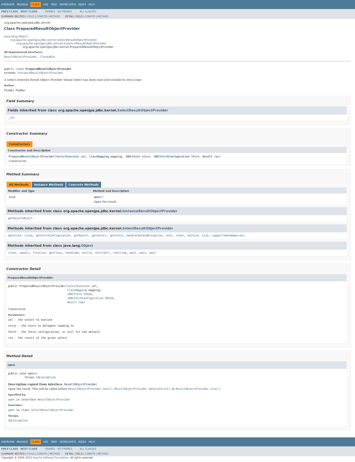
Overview (7, 4)
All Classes (88, 11)
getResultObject (20, 218)
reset (180, 235)
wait (133, 252)
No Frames (65, 11)
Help (92, 4)
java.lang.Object (16, 36)
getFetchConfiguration (53, 235)
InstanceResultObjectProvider (40, 72)
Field (30, 16)
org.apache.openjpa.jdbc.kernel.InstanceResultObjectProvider (61, 43)
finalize (39, 252)
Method (54, 16)
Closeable (47, 56)
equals (24, 252)
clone (12, 252)
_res (11, 117)
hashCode (72, 252)
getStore (116, 235)
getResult (81, 235)
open (97, 197)
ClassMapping (99, 156)
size (205, 235)
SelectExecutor (67, 156)
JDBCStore (132, 156)
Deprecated (68, 4)
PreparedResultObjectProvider (32, 156)
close (28, 235)
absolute (14, 235)
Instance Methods (48, 184)
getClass (55, 252)
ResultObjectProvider (20, 56)
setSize (193, 235)
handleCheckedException (144, 235)
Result (207, 156)
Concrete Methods (84, 184)
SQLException (46, 377)
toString (119, 252)
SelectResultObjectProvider (142, 110)
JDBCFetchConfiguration (171, 156)
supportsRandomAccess (228, 235)
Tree (54, 4)
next (169, 235)
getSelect (99, 235)
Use (45, 4)
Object (87, 246)
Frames (50, 11)
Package (22, 4)
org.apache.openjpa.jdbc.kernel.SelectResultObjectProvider (53, 40)
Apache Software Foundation (51, 457)
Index (82, 4)
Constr (42, 16)
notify (87, 252)
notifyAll (102, 252)
